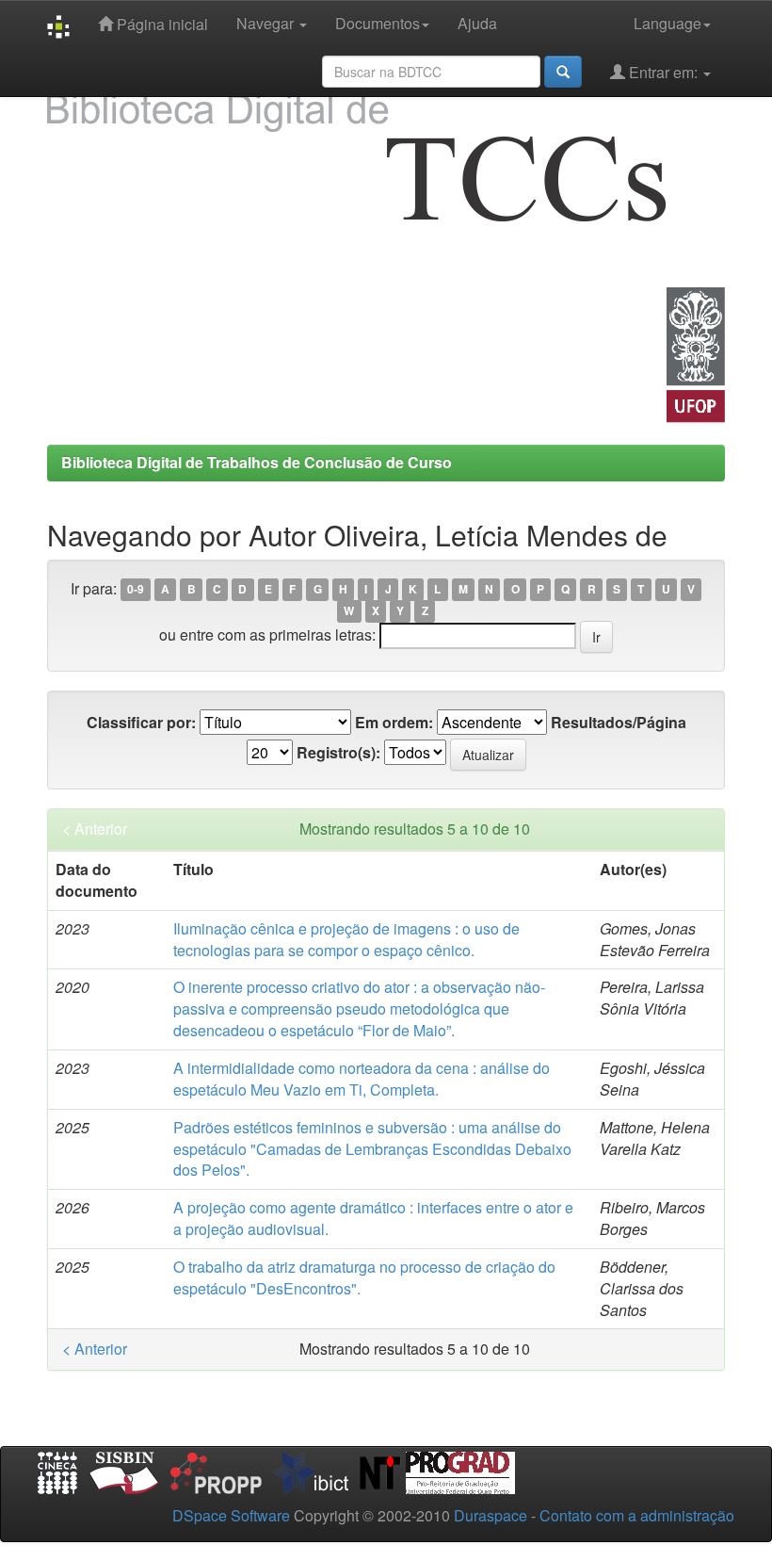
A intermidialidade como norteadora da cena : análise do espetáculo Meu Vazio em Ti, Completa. (361, 1078)
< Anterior (94, 829)
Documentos (377, 23)
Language (667, 23)
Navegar (267, 23)
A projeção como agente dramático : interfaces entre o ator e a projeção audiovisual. (373, 1218)
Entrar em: (663, 72)
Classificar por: (141, 722)
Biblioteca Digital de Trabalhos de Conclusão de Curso (256, 462)
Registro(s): (338, 752)
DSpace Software (231, 1515)
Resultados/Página (618, 722)
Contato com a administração (636, 1515)
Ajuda (477, 23)
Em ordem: (394, 722)
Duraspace (490, 1515)
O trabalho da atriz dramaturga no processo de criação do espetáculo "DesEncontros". (364, 1277)
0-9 (135, 589)
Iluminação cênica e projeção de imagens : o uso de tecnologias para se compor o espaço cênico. (346, 939)
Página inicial (160, 24)
